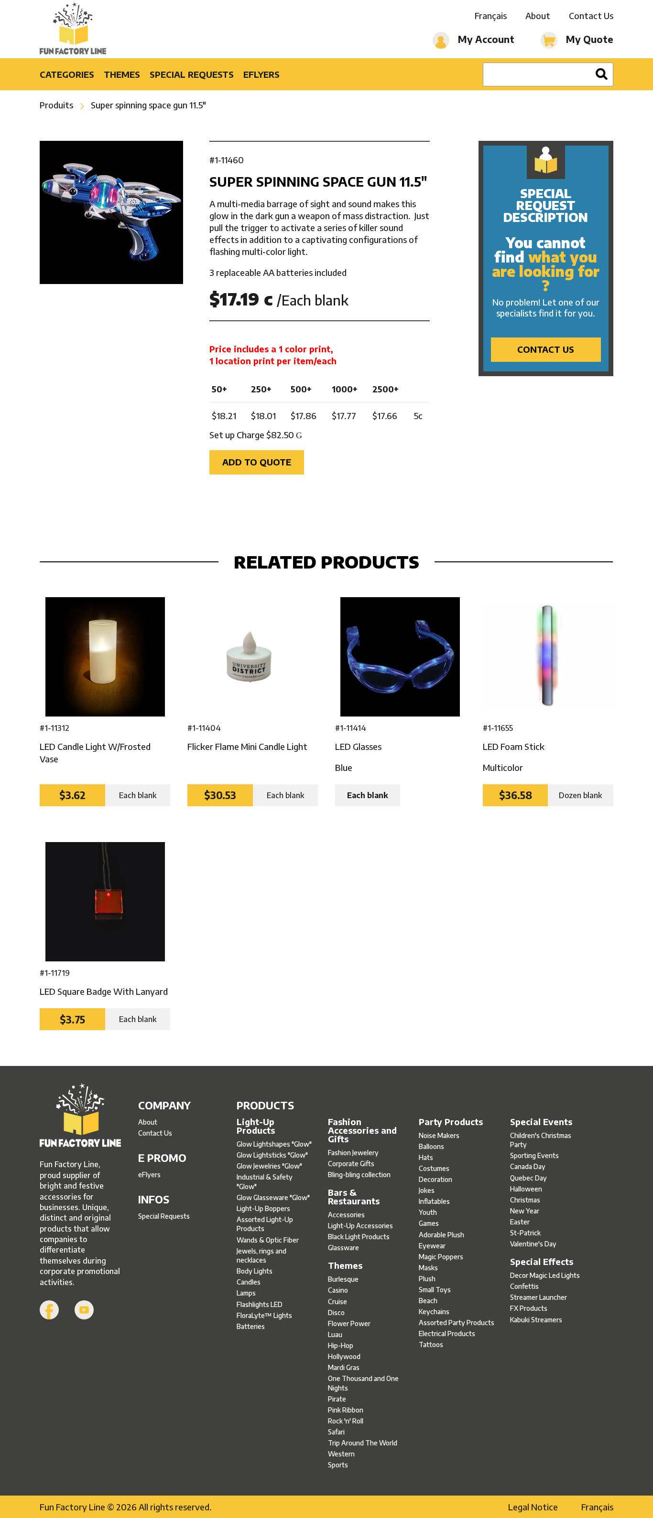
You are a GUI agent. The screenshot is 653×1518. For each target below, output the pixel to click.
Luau (335, 1334)
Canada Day (527, 1166)
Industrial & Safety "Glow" (265, 1182)
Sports (338, 1465)
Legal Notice (533, 1506)
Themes (122, 74)
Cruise (337, 1301)
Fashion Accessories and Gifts (362, 1130)
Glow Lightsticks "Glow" (272, 1155)
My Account (485, 39)
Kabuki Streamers (536, 1320)
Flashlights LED (260, 1304)
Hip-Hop (340, 1345)
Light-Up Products (256, 1126)
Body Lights (254, 1271)
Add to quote (256, 461)
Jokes (427, 1190)
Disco (336, 1312)
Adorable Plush (441, 1235)
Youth (428, 1212)
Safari (336, 1432)
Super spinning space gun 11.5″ (148, 104)
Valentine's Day (533, 1244)
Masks (428, 1268)
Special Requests (192, 74)
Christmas (525, 1200)
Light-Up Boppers (263, 1208)
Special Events (541, 1121)
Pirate (337, 1399)
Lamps (246, 1293)
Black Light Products (359, 1237)
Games (429, 1223)
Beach (428, 1301)
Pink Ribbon (345, 1410)
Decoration (435, 1179)
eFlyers (261, 74)
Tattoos (431, 1344)
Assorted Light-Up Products (265, 1224)
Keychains (434, 1311)
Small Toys (435, 1290)
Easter (520, 1222)
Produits (56, 104)
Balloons (431, 1146)
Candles (249, 1282)
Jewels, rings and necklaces (261, 1256)
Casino (338, 1290)
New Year (524, 1211)
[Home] (73, 29)
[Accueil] (80, 1116)
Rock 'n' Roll (345, 1421)
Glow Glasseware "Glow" (273, 1197)
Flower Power (349, 1323)
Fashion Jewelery (353, 1153)
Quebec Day (528, 1178)
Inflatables (434, 1201)
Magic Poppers (441, 1257)
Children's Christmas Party (540, 1140)
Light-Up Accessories (360, 1226)
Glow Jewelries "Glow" (269, 1166)
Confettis (524, 1286)
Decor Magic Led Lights (545, 1275)
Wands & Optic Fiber (268, 1240)
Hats (426, 1157)
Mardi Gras (343, 1367)
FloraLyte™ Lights (264, 1315)
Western (341, 1454)
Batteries (251, 1326)
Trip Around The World (362, 1443)
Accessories (346, 1215)
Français (491, 15)
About (537, 15)
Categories (67, 74)
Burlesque (343, 1279)
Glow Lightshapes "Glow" (274, 1144)
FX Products (528, 1308)
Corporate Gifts (351, 1164)
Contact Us (591, 15)
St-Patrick (525, 1233)
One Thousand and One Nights (363, 1383)
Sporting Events (534, 1155)
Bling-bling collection (359, 1174)
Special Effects (541, 1261)
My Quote (588, 39)
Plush (427, 1279)
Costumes (434, 1168)
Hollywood (344, 1356)
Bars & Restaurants (354, 1196)
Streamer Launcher (538, 1297)
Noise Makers (439, 1135)
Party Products (451, 1121)
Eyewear (432, 1246)
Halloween (526, 1189)
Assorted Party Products (456, 1322)
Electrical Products (447, 1333)
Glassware (343, 1248)
